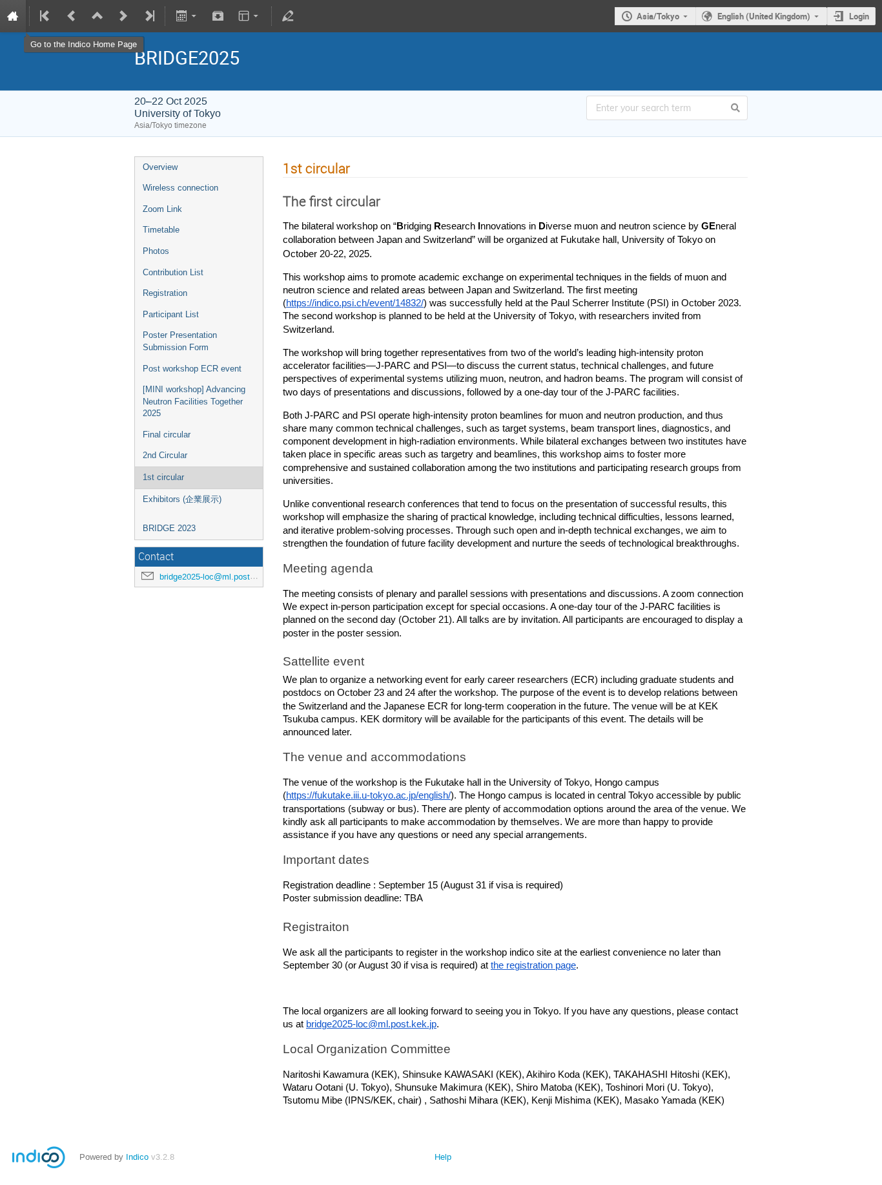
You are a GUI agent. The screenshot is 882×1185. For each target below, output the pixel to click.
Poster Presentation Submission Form (180, 341)
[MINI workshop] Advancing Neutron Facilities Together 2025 (194, 401)
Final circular (166, 434)
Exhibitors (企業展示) (182, 499)
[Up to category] (97, 16)
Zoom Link (162, 209)
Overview (160, 167)
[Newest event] (148, 16)
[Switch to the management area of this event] (288, 16)
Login (859, 16)
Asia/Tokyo (658, 16)
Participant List (171, 314)
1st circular (163, 477)
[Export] (187, 16)
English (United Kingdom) (763, 16)
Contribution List (173, 272)
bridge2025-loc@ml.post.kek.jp (217, 576)
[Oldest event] (46, 16)
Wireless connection (180, 188)
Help (443, 1156)
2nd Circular (165, 455)
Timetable (161, 230)
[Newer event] (123, 16)
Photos (156, 251)
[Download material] (218, 16)
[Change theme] (249, 16)
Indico (137, 1156)
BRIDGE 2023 (169, 528)
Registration (165, 293)
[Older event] (72, 16)
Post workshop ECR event (192, 368)
